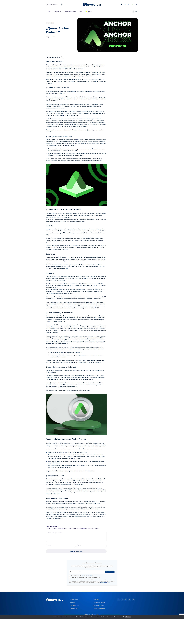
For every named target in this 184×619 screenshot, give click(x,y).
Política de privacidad (99, 602)
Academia (72, 602)
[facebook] (118, 599)
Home (49, 11)
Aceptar (128, 616)
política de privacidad (87, 575)
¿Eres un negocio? (74, 605)
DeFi (54, 139)
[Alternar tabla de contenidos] (62, 57)
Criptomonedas (50, 23)
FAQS (80, 11)
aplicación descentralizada (68, 91)
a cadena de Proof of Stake (77, 379)
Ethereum (91, 379)
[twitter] (133, 599)
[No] (182, 617)
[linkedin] (125, 599)
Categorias (56, 11)
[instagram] (122, 599)
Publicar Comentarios (76, 551)
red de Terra (88, 91)
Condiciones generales (99, 608)
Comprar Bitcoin (74, 599)
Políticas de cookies (98, 605)
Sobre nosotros (74, 608)
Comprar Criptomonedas (70, 11)
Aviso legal (96, 599)
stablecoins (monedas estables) (62, 67)
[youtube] (129, 599)
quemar (83, 74)
